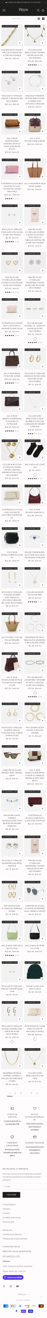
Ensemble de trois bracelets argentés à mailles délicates (34, 640)
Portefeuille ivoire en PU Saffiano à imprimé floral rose (12, 325)
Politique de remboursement (15, 1238)
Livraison (6, 1213)
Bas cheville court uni (35, 465)
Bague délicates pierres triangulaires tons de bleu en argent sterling (12, 820)
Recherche (7, 1230)
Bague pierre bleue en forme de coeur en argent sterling (35, 555)
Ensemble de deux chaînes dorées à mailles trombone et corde (12, 1077)
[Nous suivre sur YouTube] (17, 1286)
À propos (6, 1209)
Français (22, 1294)
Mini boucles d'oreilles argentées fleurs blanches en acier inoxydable (35, 282)
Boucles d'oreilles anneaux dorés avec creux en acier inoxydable (34, 377)
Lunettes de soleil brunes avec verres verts (12, 772)
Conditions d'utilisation (12, 1234)
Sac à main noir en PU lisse (34, 947)
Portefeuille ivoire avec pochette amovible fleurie (35, 1028)
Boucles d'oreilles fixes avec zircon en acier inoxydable (12, 232)
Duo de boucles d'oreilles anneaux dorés (12, 908)
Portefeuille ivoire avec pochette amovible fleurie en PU (12, 514)
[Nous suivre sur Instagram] (10, 1286)
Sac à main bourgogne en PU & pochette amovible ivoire (12, 681)
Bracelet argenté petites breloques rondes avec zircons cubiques (35, 100)
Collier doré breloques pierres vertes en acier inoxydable (35, 54)
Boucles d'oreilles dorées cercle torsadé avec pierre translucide (12, 732)
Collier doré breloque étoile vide (34, 1075)
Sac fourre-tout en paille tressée (12, 638)
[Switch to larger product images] (39, 18)
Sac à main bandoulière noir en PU (12, 555)
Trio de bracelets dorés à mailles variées (35, 730)
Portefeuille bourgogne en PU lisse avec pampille (35, 818)
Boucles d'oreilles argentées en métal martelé (12, 863)
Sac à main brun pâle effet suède (35, 185)
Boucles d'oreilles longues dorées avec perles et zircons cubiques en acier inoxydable (12, 597)
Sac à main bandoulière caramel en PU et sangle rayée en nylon (12, 143)
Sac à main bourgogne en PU (35, 511)
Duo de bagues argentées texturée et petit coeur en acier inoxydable (35, 681)
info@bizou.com (11, 1256)
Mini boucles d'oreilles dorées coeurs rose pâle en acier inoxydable (12, 281)
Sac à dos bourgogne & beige (35, 139)
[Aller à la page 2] (37, 1093)
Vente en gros (8, 1222)
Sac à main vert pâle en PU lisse (12, 947)
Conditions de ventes (12, 1217)
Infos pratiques (9, 1204)
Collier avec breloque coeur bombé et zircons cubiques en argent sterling (35, 421)
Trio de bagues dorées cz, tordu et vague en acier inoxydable (35, 327)
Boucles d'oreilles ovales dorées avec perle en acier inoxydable (12, 1030)
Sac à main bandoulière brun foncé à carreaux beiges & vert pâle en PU (35, 775)
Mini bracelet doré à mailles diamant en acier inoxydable (12, 52)
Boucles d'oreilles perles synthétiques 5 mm (12, 989)
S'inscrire (11, 1195)
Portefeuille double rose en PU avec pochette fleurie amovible (12, 187)
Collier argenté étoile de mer (34, 593)
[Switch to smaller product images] (43, 18)
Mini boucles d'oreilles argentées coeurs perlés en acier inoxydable (35, 866)
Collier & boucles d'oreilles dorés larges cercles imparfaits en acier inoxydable (12, 469)
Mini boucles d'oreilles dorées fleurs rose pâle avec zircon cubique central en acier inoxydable (35, 236)
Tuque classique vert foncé (35, 987)
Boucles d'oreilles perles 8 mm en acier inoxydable (12, 98)
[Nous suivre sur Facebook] (4, 1286)
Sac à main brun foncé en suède (12, 374)
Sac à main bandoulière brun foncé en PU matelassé (12, 420)
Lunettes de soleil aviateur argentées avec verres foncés (34, 908)
